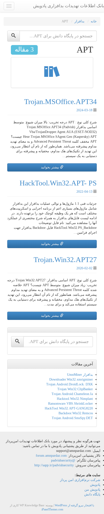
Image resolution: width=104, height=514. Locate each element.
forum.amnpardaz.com (51, 455)
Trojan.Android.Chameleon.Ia (72, 394)
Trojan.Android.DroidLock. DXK (69, 384)
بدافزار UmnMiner (80, 374)
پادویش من (92, 489)
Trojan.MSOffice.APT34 (60, 101)
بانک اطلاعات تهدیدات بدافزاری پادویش (68, 5)
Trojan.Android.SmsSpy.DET (72, 418)
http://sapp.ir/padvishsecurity (54, 465)
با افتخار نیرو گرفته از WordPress (74, 505)
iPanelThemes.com (52, 509)
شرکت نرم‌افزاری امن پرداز (80, 480)
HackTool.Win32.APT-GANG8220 (69, 408)
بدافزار (79, 21)
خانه (94, 21)
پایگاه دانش (92, 494)
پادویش (95, 485)
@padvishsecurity (63, 460)
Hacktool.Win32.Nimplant (75, 399)
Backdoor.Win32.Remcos (76, 413)
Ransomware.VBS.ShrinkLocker (70, 403)
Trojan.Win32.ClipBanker (75, 389)
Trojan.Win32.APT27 (65, 260)
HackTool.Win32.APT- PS (58, 183)
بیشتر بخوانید (50, 167)
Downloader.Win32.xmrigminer (71, 379)
